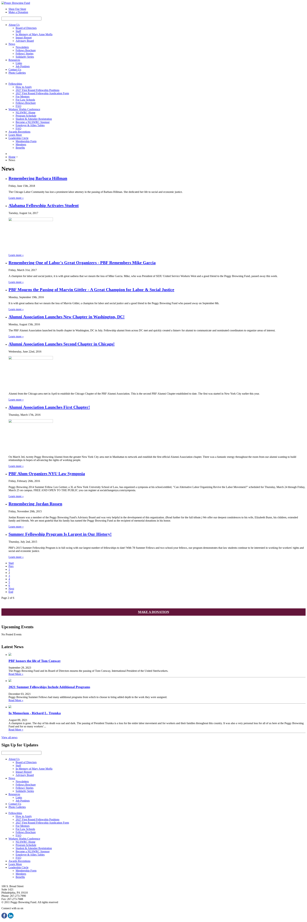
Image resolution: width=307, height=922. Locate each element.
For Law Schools (25, 99)
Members (21, 144)
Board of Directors (26, 27)
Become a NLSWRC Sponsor (33, 122)
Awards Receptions (19, 131)
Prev (11, 566)
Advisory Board (25, 40)
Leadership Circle (18, 138)
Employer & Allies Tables (30, 125)
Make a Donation (18, 12)
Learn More (15, 134)
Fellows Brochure (26, 50)
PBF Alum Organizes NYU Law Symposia (47, 473)
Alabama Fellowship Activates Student (44, 205)
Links (19, 63)
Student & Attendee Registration (34, 118)
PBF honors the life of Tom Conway (35, 661)
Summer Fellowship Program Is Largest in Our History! (60, 534)
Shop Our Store (17, 8)
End (11, 591)
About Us (14, 24)
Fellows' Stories (24, 53)
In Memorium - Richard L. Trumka (35, 713)
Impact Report (24, 37)
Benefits (20, 147)
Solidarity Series (25, 56)
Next (11, 588)
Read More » (16, 674)
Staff (18, 31)
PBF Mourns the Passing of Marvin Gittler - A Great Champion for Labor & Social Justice (91, 289)
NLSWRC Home (25, 112)
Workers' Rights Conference (24, 109)
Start (11, 563)
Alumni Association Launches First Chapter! (49, 407)
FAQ (18, 106)
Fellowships (15, 83)
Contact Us (15, 69)
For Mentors (22, 96)
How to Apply (24, 86)
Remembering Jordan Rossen (35, 503)
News (12, 43)
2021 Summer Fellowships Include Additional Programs (49, 687)
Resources (14, 59)
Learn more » (16, 197)
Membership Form (26, 141)
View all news (9, 737)
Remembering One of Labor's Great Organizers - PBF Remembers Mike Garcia (82, 262)
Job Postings (23, 66)
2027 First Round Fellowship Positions (37, 90)
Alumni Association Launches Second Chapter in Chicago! (62, 344)
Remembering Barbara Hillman (38, 178)
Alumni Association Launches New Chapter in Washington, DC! (67, 316)
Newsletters (22, 47)
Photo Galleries (17, 72)
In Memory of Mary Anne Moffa (34, 34)
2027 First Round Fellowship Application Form (42, 93)
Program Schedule (26, 115)
